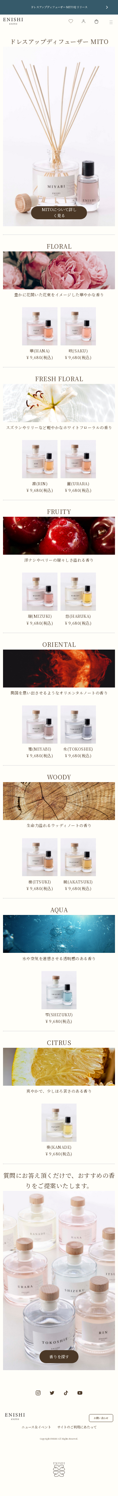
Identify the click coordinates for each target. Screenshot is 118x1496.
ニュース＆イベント (36, 1426)
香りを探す (59, 1357)
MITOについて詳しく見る (59, 212)
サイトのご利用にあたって (77, 1426)
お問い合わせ (101, 1418)
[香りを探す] (59, 1368)
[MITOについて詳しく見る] (59, 224)
